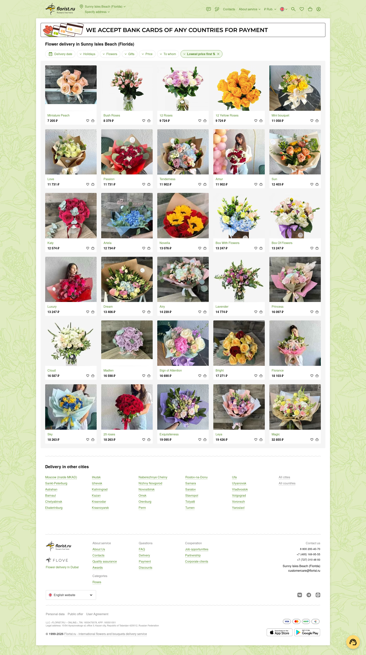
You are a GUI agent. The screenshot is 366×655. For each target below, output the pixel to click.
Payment (145, 561)
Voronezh (238, 501)
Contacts (98, 555)
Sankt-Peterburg (56, 483)
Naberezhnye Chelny (153, 477)
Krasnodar (99, 501)
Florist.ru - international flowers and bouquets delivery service (105, 634)
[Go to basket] (310, 9)
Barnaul (50, 495)
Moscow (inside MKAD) (61, 477)
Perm (142, 507)
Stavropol (191, 495)
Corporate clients (196, 561)
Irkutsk (96, 477)
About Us (98, 549)
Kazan (96, 495)
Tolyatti (190, 501)
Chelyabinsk (53, 501)
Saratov (190, 489)
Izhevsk (97, 483)
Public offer (75, 614)
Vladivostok (240, 489)
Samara (190, 483)
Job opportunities (196, 549)
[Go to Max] (318, 595)
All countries (287, 483)
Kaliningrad (100, 489)
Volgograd (239, 495)
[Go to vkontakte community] (299, 595)
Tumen (190, 507)
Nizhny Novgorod (150, 483)
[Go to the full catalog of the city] (60, 9)
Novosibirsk (147, 489)
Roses (96, 582)
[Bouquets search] (293, 9)
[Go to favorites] (302, 9)
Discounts (145, 567)
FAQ (142, 549)
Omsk (142, 495)
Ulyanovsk (239, 483)
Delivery (144, 555)
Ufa (234, 477)
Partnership (193, 555)
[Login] (318, 9)
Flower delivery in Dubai (62, 567)
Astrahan (51, 489)
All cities (284, 477)
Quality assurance (104, 561)
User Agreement (97, 614)
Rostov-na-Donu (196, 477)
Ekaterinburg (54, 507)
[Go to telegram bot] (309, 595)
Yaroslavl (238, 507)
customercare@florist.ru (304, 570)
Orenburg (145, 501)
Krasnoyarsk (100, 507)
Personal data (55, 614)
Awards (97, 567)
